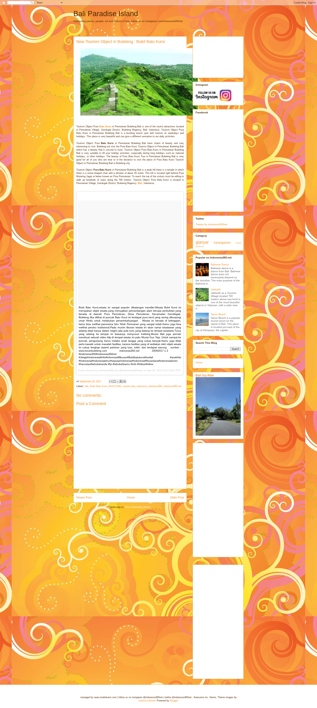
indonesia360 (155, 386)
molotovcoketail (147, 700)
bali (86, 386)
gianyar (202, 242)
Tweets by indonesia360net (211, 224)
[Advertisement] (214, 56)
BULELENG (115, 386)
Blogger (174, 700)
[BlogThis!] (114, 381)
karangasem (222, 242)
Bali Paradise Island (105, 14)
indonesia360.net (172, 386)
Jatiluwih (216, 289)
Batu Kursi (105, 126)
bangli (238, 243)
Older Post (177, 497)
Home (131, 497)
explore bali (129, 386)
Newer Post (84, 497)
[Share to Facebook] (121, 381)
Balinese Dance (220, 264)
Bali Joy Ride (205, 375)
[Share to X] (117, 381)
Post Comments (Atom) (137, 507)
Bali (140, 183)
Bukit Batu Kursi (98, 386)
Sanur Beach (218, 314)
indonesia (141, 386)
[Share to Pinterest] (124, 381)
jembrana (200, 246)
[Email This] (110, 381)
